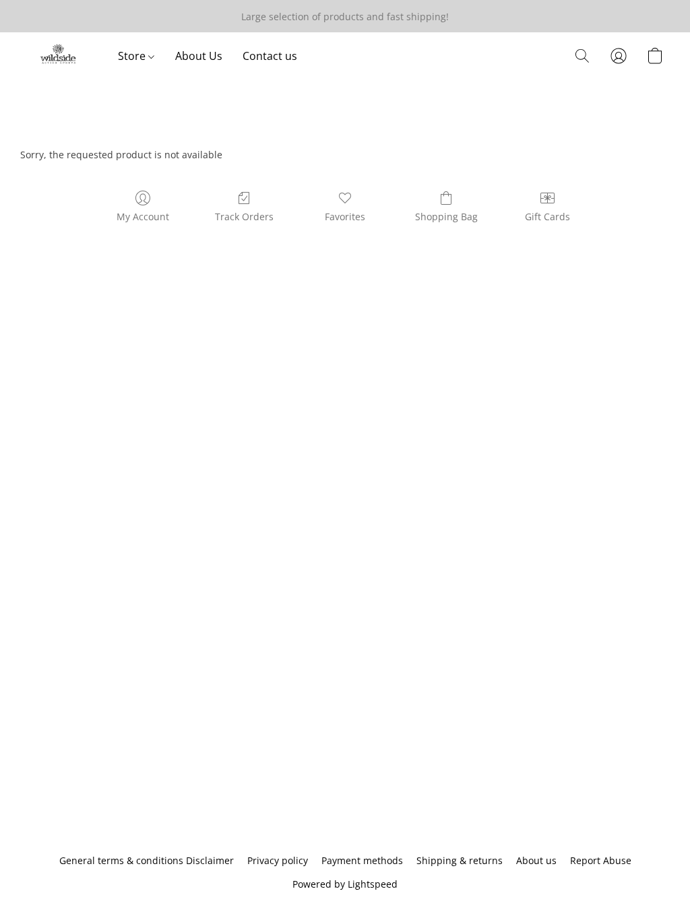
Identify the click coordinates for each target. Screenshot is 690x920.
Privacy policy (277, 860)
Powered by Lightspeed (345, 884)
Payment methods (362, 860)
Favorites (345, 216)
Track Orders (244, 216)
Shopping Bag (446, 216)
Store (133, 55)
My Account (143, 216)
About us (536, 860)
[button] (59, 56)
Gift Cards (547, 216)
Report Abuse (600, 860)
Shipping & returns (459, 860)
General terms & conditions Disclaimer (146, 860)
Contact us (270, 55)
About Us (198, 55)
